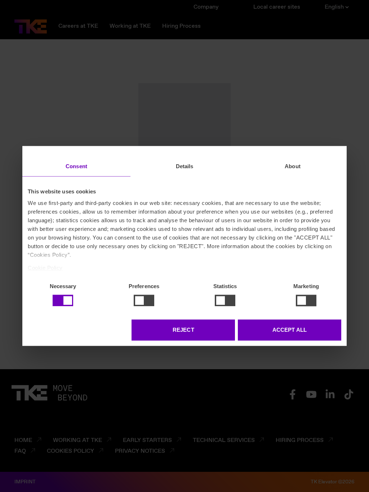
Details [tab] (185, 166)
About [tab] (293, 166)
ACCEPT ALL (289, 330)
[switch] (144, 300)
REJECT (183, 330)
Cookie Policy (45, 268)
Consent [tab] (76, 166)
